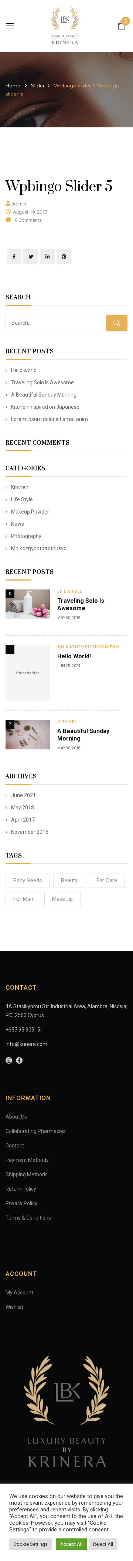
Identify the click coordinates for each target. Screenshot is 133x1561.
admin (19, 204)
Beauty (69, 880)
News (17, 524)
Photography (26, 536)
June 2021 (23, 795)
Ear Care (106, 880)
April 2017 (23, 820)
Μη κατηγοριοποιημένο (38, 548)
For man (23, 899)
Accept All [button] (71, 1544)
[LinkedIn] (47, 256)
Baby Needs (27, 880)
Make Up (62, 899)
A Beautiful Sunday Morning (43, 395)
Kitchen (19, 487)
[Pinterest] (64, 256)
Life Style (22, 499)
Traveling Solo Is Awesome (42, 382)
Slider (38, 85)
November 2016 (29, 832)
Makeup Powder (30, 512)
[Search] (116, 323)
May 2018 (22, 807)
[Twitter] (30, 256)
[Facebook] (14, 256)
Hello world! (24, 370)
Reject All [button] (103, 1544)
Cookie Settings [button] (31, 1544)
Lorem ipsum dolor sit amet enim (49, 419)
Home (13, 85)
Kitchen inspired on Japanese (45, 407)
